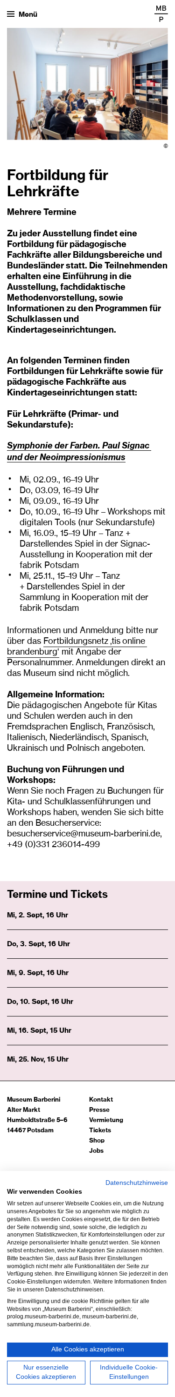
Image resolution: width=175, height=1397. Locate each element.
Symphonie (31, 445)
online (134, 641)
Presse (99, 1110)
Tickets (100, 1131)
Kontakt (101, 1100)
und (15, 457)
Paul (112, 445)
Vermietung (106, 1120)
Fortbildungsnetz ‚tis (82, 641)
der (62, 445)
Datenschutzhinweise (136, 1182)
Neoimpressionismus (83, 457)
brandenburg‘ (33, 652)
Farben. (86, 445)
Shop (97, 1141)
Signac (136, 445)
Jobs (96, 1151)
